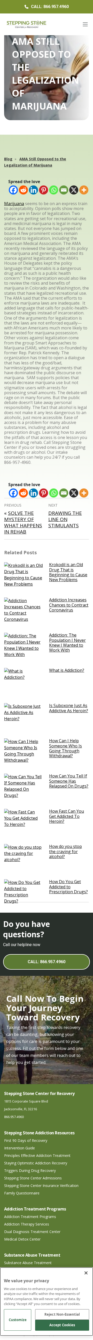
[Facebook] (13, 189)
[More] (83, 189)
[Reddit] (23, 189)
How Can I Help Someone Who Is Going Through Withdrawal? (65, 748)
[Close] (86, 1273)
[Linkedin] (33, 189)
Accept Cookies (62, 1325)
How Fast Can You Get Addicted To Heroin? (66, 816)
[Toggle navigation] (85, 24)
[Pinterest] (43, 189)
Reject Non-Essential (62, 1314)
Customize (18, 1319)
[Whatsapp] (53, 189)
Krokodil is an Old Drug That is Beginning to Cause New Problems (68, 572)
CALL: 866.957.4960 (46, 961)
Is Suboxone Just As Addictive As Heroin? (68, 708)
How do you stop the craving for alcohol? (65, 851)
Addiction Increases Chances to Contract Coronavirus (68, 605)
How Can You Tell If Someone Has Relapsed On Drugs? (68, 781)
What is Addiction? (66, 670)
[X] (73, 189)
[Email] (63, 189)
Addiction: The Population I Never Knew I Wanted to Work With (67, 642)
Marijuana (14, 203)
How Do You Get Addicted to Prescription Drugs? (68, 886)
